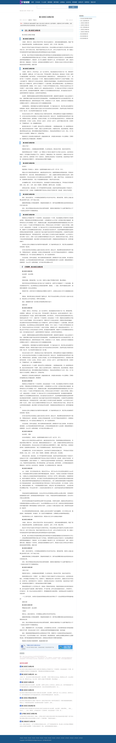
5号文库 (37, 738)
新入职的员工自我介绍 (28, 721)
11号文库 (62, 738)
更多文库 (93, 2)
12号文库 (67, 738)
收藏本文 (30, 20)
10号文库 (58, 738)
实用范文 (87, 2)
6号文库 (41, 738)
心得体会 (62, 2)
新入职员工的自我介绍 (28, 705)
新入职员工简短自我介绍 (29, 698)
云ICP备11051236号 (46, 740)
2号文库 (25, 738)
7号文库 (45, 738)
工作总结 (37, 2)
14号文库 (76, 738)
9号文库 (53, 738)
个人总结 (43, 2)
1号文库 (21, 738)
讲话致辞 (74, 2)
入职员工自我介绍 (84, 22)
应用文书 (80, 2)
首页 (32, 2)
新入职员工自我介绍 (28, 666)
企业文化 (68, 2)
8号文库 (28, 10)
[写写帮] (25, 2)
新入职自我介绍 (84, 34)
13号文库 (71, 738)
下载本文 (35, 20)
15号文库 (81, 738)
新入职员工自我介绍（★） (30, 674)
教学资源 (56, 2)
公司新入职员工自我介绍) (29, 713)
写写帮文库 (30, 740)
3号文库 (29, 738)
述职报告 (50, 2)
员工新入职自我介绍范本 (86, 18)
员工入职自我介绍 (84, 20)
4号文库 (33, 738)
